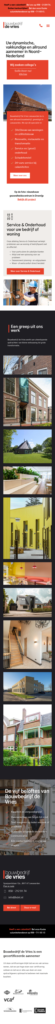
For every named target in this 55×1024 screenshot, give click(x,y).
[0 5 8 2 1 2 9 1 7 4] (40, 25)
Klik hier (23, 74)
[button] (48, 25)
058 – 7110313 (37, 12)
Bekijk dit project (27, 200)
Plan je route (8, 886)
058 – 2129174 (43, 5)
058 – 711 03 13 (38, 933)
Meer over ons (20, 176)
